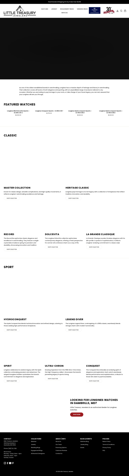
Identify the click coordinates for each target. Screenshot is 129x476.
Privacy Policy (107, 447)
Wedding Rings (82, 9)
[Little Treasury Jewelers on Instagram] (5, 463)
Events (82, 447)
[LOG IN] (117, 11)
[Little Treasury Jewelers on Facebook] (7, 463)
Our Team (59, 444)
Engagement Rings (67, 9)
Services (64, 13)
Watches (44, 9)
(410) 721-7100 (12, 448)
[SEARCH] (121, 11)
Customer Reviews (61, 450)
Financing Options (61, 447)
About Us (58, 441)
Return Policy (106, 441)
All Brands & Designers (38, 453)
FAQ (104, 450)
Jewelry (54, 9)
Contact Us (59, 453)
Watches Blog (84, 441)
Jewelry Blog (84, 444)
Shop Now (76, 414)
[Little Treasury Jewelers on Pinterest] (13, 463)
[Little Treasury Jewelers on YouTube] (10, 463)
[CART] (124, 11)
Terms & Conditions (109, 444)
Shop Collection (12, 198)
